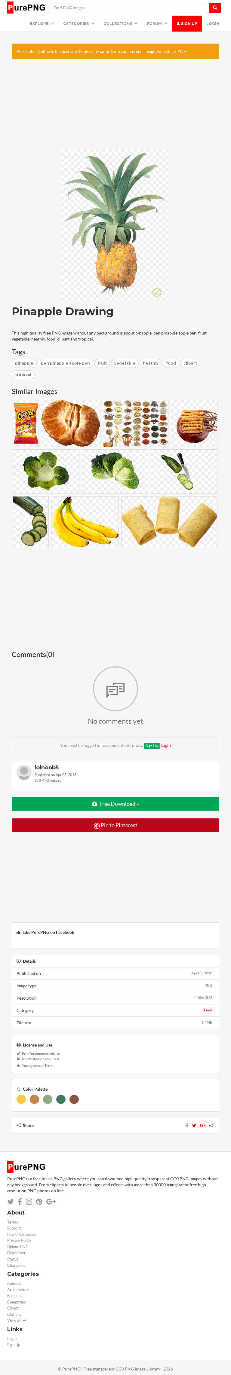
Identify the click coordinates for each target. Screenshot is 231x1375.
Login (212, 23)
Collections (118, 23)
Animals (14, 1283)
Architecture (18, 1290)
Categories (76, 23)
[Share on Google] (51, 1202)
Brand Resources (21, 1234)
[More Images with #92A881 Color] (47, 1099)
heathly (151, 363)
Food (208, 1010)
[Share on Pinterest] (39, 1202)
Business (14, 1296)
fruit (102, 363)
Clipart (13, 1308)
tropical (23, 374)
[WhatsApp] (211, 1125)
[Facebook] (187, 1125)
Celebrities (16, 1302)
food (171, 363)
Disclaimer (16, 1253)
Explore (39, 23)
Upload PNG (18, 1247)
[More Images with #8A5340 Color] (74, 1099)
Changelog (16, 1265)
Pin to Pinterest (118, 825)
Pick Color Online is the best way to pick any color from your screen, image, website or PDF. (101, 51)
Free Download (117, 804)
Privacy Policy (19, 1240)
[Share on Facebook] (20, 1202)
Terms (12, 1222)
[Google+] (202, 1125)
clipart (190, 363)
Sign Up (188, 23)
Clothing (14, 1314)
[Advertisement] (115, 107)
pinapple (24, 363)
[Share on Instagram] (29, 1202)
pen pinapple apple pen (65, 363)
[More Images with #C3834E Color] (34, 1099)
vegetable (124, 363)
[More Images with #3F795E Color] (61, 1099)
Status (12, 1259)
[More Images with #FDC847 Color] (21, 1099)
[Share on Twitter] (10, 1202)
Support (14, 1228)
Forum (155, 23)
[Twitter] (194, 1125)
